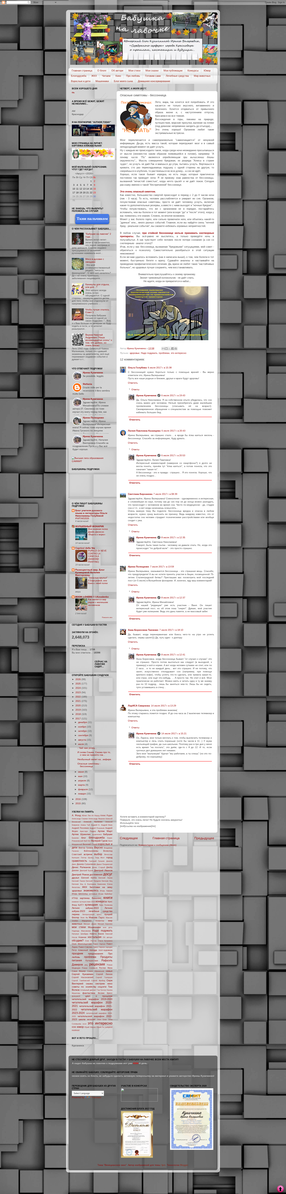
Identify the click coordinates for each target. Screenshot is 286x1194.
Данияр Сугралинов (86, 864)
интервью (93, 894)
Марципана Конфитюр (93, 921)
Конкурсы (193, 70)
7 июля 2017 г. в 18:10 (171, 630)
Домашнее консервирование (154, 81)
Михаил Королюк (105, 924)
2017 (78, 718)
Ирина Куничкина (146, 395)
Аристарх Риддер (88, 831)
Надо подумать (149, 353)
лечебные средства (101, 911)
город (109, 857)
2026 (78, 679)
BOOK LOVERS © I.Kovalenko (92, 597)
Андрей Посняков (80, 828)
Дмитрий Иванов (103, 870)
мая (80, 776)
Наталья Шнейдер (80, 934)
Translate (96, 1097)
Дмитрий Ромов (80, 874)
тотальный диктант (88, 990)
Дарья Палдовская (104, 864)
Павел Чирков (99, 947)
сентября (83, 735)
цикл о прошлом (98, 996)
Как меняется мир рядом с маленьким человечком (98, 602)
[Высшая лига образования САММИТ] (92, 461)
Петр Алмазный (80, 950)
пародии (108, 947)
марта (81, 785)
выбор (98, 854)
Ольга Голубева (137, 367)
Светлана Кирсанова (140, 494)
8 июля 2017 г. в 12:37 (173, 597)
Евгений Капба (89, 878)
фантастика (88, 993)
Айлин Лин (86, 815)
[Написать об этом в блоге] (166, 348)
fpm (164, 1165)
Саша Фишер (79, 971)
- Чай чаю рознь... (87, 748)
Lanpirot (108, 1027)
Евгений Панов (78, 881)
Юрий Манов (90, 1027)
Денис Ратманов (81, 867)
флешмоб (76, 996)
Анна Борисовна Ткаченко (143, 630)
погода (93, 950)
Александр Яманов (97, 819)
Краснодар (78, 114)
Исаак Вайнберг (105, 894)
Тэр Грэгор (101, 990)
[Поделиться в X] (169, 348)
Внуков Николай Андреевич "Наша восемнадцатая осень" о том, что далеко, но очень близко (98, 340)
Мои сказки (151, 70)
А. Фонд (76, 815)
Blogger (184, 1165)
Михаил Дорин (90, 924)
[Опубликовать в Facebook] (172, 348)
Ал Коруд (95, 815)
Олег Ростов (90, 941)
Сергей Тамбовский (81, 981)
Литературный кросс (92, 914)
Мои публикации (173, 70)
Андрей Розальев (97, 828)
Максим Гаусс (96, 917)
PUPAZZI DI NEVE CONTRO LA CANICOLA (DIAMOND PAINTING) (97, 556)
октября (82, 731)
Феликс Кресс (105, 993)
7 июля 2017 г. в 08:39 (165, 494)
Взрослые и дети (80, 81)
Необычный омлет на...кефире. (94, 759)
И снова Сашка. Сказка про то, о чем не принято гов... (94, 753)
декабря (83, 722)
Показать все (107, 617)
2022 (78, 697)
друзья (75, 877)
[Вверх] (280, 1189)
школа (82, 1019)
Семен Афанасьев (95, 971)
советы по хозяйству (84, 987)
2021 (78, 701)
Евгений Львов (105, 878)
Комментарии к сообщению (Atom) (157, 845)
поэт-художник (105, 950)
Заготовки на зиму (100, 887)
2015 (78, 803)
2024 (78, 688)
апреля (82, 780)
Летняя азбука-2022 (85, 908)
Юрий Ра (100, 1027)
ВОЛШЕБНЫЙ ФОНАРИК (89, 526)
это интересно (178, 353)
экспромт (91, 1019)
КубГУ (81, 905)
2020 (78, 705)
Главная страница (82, 70)
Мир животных (202, 75)
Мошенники (102, 81)
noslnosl (75, 1030)
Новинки (82, 937)
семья (109, 971)
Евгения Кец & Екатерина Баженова (89, 884)
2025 (78, 683)
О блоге (101, 70)
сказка (89, 983)
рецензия (97, 964)
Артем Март (105, 831)
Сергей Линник (104, 974)
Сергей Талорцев (104, 977)
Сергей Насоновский (82, 977)
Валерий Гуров (99, 841)
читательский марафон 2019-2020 (92, 999)
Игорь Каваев (106, 891)
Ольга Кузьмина (105, 941)
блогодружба (97, 837)
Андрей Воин (107, 825)
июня (81, 772)
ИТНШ (75, 898)
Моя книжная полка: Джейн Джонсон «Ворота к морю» (98, 532)
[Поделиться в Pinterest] (175, 348)
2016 (78, 799)
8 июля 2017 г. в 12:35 (173, 537)
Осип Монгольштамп (82, 944)
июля (81, 744)
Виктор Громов (86, 848)
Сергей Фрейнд (98, 981)
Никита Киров (97, 934)
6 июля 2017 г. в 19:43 (173, 395)
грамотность (79, 860)
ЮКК (74, 1027)
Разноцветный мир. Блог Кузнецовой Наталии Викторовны (90, 572)
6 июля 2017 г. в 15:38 (160, 367)
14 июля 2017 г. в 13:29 (163, 705)
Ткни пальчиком (92, 218)
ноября (82, 727)
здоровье (135, 353)
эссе (84, 1024)
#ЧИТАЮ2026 (82, 518)
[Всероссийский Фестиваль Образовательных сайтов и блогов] (139, 1101)
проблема (164, 353)
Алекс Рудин (106, 815)
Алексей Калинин (93, 822)
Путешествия (91, 961)
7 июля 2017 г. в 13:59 (162, 566)
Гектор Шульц (87, 858)
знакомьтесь (90, 890)
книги (107, 898)
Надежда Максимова (81, 931)
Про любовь (133, 75)
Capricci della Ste (85, 548)
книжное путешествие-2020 (83, 902)
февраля (83, 789)
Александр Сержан (80, 819)
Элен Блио (102, 1019)
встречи (88, 854)
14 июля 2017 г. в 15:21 (174, 733)
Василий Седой (90, 844)
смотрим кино (103, 983)
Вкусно (98, 847)
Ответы (135, 389)
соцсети (102, 987)
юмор (80, 1026)
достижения (96, 874)
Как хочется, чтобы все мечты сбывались (94, 92)
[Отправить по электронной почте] (163, 348)
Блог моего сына (123, 81)
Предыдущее (204, 838)
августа (82, 740)
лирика (75, 914)
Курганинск (78, 1045)
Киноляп (96, 898)
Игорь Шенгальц (80, 894)
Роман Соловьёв (89, 968)
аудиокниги (97, 834)
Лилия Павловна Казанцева (144, 431)
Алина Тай (85, 825)
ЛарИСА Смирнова (139, 705)
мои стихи (79, 927)
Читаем (106, 75)
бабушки (107, 834)
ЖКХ (94, 75)
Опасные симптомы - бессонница (89, 765)
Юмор (207, 70)
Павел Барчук (99, 944)
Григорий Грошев (97, 861)
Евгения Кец (107, 881)
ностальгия (94, 936)
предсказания (95, 953)
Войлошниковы (91, 851)
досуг (107, 874)
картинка (85, 898)
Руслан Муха (105, 968)
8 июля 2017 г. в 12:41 (173, 654)
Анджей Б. (95, 825)
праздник (77, 953)
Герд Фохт (100, 858)
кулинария (91, 904)
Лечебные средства (177, 75)
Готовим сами (153, 75)
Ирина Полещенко (138, 566)
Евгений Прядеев (93, 881)
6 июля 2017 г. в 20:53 (173, 455)
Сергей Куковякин (82, 974)
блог (83, 838)
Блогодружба (78, 75)
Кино (118, 75)
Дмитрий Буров (86, 871)
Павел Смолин (85, 947)
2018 (78, 714)
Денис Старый (98, 867)
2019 (78, 710)
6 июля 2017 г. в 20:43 (173, 431)
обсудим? (78, 940)
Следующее (129, 838)
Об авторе (117, 70)
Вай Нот (87, 841)
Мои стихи (134, 70)
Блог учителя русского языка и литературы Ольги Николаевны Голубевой (91, 513)
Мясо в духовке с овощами (94, 260)
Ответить (133, 383)
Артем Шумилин (81, 834)
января (82, 793)
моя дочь (107, 927)
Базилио (75, 838)
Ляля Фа (84, 918)
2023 (78, 692)
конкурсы (101, 901)
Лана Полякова (105, 905)
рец (86, 965)
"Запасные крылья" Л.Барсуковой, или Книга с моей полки (98, 580)
